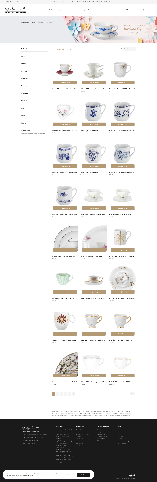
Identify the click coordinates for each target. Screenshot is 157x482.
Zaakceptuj (84, 474)
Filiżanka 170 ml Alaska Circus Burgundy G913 (93, 340)
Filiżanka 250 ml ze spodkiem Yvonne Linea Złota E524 (93, 298)
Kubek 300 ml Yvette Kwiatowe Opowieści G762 (65, 131)
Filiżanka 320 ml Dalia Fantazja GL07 (63, 298)
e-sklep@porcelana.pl (21, 2)
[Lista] (55, 49)
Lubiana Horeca (80, 441)
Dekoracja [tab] (24, 86)
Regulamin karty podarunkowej (64, 441)
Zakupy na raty (101, 432)
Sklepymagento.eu (130, 478)
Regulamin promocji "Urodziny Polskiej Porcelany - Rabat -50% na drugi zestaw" (65, 451)
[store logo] (15, 10)
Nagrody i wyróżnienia (123, 432)
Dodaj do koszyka (65, 82)
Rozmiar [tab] (23, 123)
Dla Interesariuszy (122, 443)
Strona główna (25, 22)
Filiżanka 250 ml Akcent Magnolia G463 (121, 214)
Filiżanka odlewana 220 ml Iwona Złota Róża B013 (65, 382)
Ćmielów (78, 432)
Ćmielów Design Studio (82, 434)
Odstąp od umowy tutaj (103, 441)
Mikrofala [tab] (24, 101)
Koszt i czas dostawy (102, 436)
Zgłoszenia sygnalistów (148, 2)
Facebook (120, 436)
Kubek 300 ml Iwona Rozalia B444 (91, 256)
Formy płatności (101, 430)
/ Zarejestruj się (136, 10)
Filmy (119, 434)
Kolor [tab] (23, 108)
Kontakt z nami (59, 432)
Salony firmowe (80, 430)
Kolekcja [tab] (23, 64)
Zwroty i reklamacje (102, 438)
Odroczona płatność (102, 434)
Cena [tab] (23, 115)
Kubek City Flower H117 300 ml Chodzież (122, 89)
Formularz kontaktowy (123, 441)
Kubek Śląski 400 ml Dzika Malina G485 (121, 131)
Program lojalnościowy (61, 443)
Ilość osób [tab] (24, 78)
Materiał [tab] (24, 49)
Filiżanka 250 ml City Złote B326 (119, 382)
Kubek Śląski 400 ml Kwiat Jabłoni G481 (64, 214)
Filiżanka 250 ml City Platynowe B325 (92, 382)
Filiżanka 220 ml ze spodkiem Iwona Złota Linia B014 (93, 89)
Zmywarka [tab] (24, 93)
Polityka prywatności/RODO (63, 434)
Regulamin (58, 438)
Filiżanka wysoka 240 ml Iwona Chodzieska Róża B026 (122, 298)
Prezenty (33, 22)
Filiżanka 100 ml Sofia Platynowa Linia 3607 (65, 256)
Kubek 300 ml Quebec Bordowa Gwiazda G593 (65, 340)
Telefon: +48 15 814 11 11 (29, 443)
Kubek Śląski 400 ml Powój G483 (90, 172)
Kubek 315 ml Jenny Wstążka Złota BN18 (122, 256)
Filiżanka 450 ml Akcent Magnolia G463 (92, 214)
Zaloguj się (129, 10)
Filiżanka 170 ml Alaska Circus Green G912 (122, 340)
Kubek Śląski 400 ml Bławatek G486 (91, 131)
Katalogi (120, 430)
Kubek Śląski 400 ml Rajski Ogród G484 (64, 172)
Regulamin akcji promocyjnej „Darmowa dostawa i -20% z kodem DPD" (63, 460)
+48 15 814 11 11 (8, 2)
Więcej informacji (28, 475)
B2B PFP (78, 445)
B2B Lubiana (79, 443)
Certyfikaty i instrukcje (61, 465)
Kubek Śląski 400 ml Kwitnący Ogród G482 (122, 172)
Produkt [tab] (24, 71)
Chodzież (78, 436)
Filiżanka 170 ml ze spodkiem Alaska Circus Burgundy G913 (65, 89)
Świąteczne (42, 22)
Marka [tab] (23, 56)
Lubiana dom (79, 438)
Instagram (120, 438)
